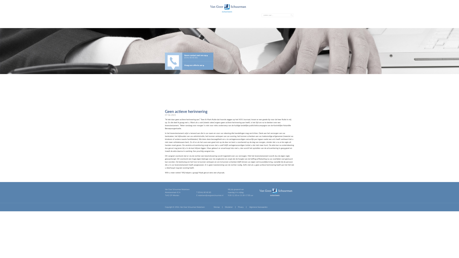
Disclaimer (229, 207)
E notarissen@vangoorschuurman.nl (209, 195)
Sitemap (217, 207)
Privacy (241, 207)
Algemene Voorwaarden (258, 207)
